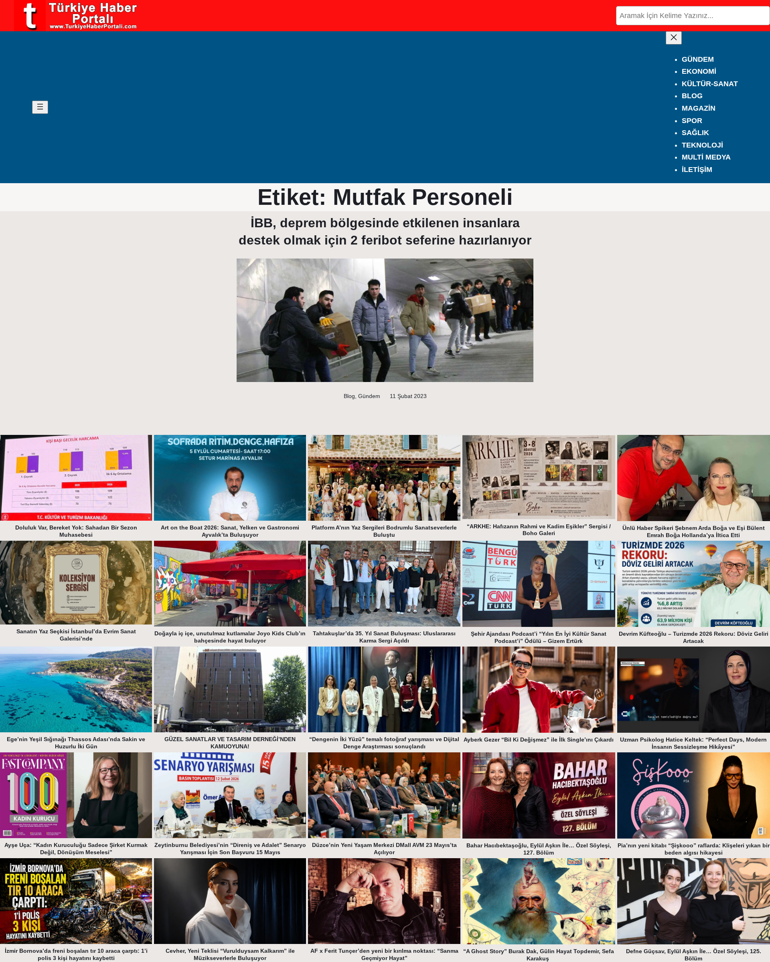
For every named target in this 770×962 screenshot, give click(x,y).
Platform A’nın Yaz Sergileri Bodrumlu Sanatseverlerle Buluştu (384, 531)
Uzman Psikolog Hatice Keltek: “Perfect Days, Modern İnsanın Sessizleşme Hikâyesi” (693, 743)
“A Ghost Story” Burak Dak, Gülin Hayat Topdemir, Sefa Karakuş (538, 955)
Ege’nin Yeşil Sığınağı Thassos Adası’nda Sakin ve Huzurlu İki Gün (76, 743)
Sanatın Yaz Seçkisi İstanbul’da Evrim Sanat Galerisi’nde (76, 635)
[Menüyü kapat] (674, 37)
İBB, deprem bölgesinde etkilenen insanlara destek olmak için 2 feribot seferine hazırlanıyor (385, 231)
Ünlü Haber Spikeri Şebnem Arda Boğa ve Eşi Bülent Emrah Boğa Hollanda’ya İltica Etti (693, 531)
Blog (349, 396)
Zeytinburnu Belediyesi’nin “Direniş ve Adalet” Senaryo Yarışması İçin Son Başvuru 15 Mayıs (230, 848)
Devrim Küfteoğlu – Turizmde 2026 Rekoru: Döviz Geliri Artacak (693, 637)
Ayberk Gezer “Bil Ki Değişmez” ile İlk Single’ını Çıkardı (539, 739)
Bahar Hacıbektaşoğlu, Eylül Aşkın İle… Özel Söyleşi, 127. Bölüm (538, 849)
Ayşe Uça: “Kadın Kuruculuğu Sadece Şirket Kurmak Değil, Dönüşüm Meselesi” (76, 848)
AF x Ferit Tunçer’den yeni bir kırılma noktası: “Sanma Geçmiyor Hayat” (384, 954)
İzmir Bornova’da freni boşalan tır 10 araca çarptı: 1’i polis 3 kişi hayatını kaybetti (76, 954)
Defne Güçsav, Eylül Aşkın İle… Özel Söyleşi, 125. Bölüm (693, 955)
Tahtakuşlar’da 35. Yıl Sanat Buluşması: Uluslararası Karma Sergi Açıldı (384, 637)
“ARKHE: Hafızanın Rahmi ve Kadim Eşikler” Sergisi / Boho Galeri (539, 530)
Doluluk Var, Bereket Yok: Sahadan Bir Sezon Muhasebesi (76, 531)
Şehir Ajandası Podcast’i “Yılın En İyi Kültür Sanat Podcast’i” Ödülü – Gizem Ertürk (538, 637)
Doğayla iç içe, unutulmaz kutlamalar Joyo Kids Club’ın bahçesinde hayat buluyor (230, 637)
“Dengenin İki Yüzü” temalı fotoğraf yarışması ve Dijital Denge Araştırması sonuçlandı (384, 743)
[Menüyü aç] (40, 107)
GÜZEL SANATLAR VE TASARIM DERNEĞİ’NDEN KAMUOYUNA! (230, 743)
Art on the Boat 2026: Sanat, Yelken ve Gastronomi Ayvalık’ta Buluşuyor (230, 531)
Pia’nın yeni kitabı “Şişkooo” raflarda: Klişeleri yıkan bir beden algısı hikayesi (694, 849)
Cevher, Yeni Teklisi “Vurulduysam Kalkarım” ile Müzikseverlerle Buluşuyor (230, 954)
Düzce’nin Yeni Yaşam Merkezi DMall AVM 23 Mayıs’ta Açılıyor (384, 848)
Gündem (369, 396)
